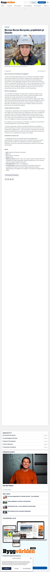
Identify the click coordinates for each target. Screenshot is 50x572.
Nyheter (3, 5)
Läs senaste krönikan (7, 489)
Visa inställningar (27, 568)
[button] (30, 558)
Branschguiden (17, 5)
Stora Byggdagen (28, 5)
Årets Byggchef (37, 5)
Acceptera (6, 568)
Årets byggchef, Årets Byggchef (11, 175)
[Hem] (8, 2)
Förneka (16, 568)
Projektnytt (9, 5)
